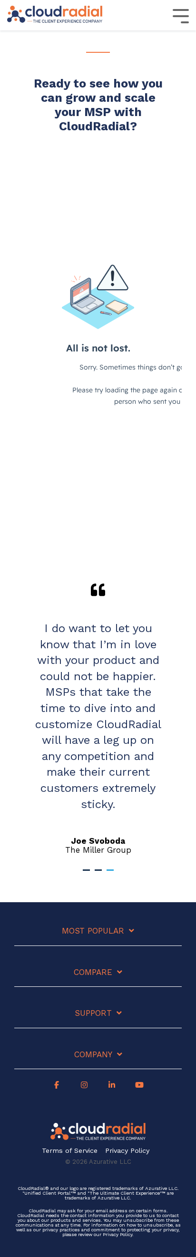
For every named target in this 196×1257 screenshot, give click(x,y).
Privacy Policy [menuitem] (127, 1150)
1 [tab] (87, 874)
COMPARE (93, 972)
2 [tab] (99, 874)
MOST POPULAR (93, 930)
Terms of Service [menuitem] (70, 1150)
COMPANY (93, 1054)
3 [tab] (111, 874)
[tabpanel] (98, 719)
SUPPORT (93, 1013)
